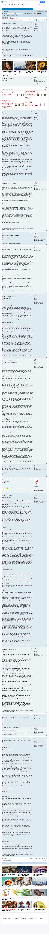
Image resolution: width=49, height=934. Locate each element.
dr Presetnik (16, 18)
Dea (35, 77)
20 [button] (44, 19)
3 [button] (39, 19)
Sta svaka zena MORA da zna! (9, 22)
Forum (15, 4)
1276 (37, 488)
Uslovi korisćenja (7, 918)
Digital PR (23, 918)
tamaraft (5, 23)
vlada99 (7, 18)
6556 (37, 28)
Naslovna (2, 4)
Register (45, 4)
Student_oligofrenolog (37, 235)
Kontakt (19, 4)
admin (13, 18)
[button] (35, 20)
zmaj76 (5, 479)
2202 (37, 80)
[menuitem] (8, 11)
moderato (10, 18)
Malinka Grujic (36, 727)
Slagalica (24, 4)
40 (37, 249)
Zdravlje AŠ (11, 4)
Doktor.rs (44, 918)
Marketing (16, 918)
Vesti (6, 4)
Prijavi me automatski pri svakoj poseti (30, 13)
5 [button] (42, 19)
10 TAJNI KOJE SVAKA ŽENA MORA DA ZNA (11, 728)
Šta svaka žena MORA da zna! (6, 17)
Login (40, 4)
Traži (42, 1)
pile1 (35, 246)
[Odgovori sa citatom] (31, 22)
